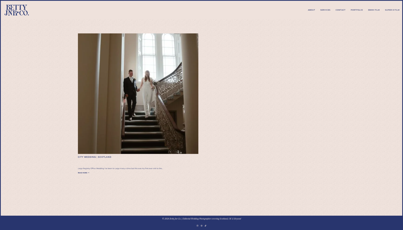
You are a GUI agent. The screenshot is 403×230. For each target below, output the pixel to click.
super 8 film (392, 10)
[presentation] (138, 93)
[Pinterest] (201, 225)
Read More (83, 173)
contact (341, 10)
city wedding (87, 157)
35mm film (374, 10)
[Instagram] (197, 225)
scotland (104, 157)
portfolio (357, 10)
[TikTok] (205, 225)
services (325, 10)
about (311, 10)
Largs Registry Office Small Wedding (122, 162)
